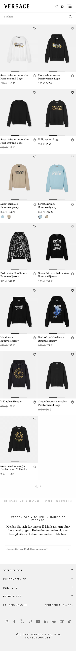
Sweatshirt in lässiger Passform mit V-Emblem (14, 467)
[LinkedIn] (45, 621)
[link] (10, 501)
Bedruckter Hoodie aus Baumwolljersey (13, 275)
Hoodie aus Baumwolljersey (9, 339)
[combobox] (38, 16)
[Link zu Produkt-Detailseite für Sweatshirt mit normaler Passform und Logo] (19, 48)
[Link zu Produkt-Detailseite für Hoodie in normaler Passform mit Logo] (57, 48)
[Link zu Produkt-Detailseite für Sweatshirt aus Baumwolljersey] (19, 177)
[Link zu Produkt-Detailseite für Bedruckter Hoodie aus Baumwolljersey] (19, 246)
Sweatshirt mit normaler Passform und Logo (14, 77)
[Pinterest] (30, 621)
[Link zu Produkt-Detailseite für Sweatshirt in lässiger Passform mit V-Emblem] (19, 439)
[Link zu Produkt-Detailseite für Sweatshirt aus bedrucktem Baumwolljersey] (57, 246)
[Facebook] (14, 621)
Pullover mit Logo (48, 139)
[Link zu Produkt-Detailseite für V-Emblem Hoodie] (19, 374)
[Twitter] (22, 621)
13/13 (38, 486)
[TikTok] (69, 621)
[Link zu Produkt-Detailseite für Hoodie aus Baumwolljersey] (19, 310)
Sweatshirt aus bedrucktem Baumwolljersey (53, 275)
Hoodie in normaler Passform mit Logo (49, 77)
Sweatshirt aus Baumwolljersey (9, 205)
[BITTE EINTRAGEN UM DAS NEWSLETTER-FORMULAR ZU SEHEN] (68, 549)
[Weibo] (61, 621)
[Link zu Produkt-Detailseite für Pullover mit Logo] (57, 112)
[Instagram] (6, 621)
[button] (62, 6)
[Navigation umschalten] (69, 6)
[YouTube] (38, 621)
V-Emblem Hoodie (10, 401)
